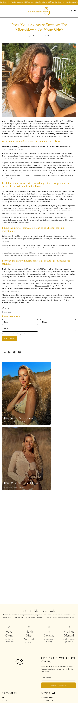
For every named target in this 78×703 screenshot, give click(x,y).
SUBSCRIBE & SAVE (48, 701)
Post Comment (9, 338)
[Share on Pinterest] (19, 352)
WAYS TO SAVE (48, 693)
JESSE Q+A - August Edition (19, 418)
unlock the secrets (58, 685)
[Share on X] (14, 352)
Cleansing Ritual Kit (42, 286)
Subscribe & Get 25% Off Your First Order (40, 2)
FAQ (3, 697)
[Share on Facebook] (9, 352)
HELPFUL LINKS (9, 693)
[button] (70, 11)
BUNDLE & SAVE (47, 697)
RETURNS (5, 701)
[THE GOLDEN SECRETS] (39, 11)
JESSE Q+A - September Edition (21, 483)
